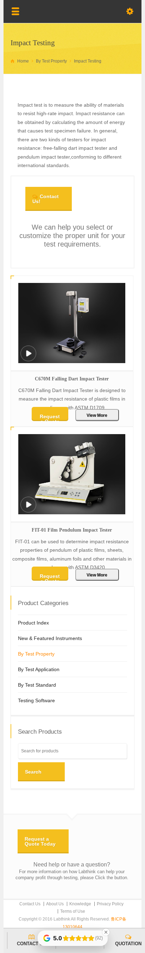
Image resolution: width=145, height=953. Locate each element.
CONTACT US (31, 943)
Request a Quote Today (40, 841)
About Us (55, 903)
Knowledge (80, 903)
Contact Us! (45, 199)
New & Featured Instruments (50, 638)
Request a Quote (50, 417)
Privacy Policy (110, 903)
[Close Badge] (105, 932)
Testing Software (36, 700)
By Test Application (38, 669)
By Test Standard (37, 685)
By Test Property (36, 654)
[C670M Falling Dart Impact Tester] (28, 358)
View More (97, 415)
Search (33, 772)
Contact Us (29, 903)
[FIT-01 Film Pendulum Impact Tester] (28, 509)
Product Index (33, 623)
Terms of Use (72, 911)
